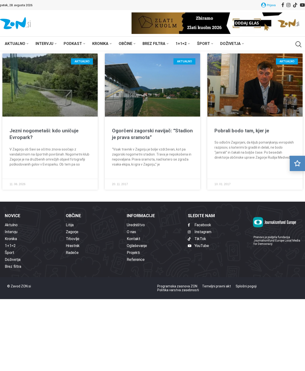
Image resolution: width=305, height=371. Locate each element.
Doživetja (230, 43)
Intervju (44, 43)
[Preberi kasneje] (297, 163)
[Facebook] (282, 5)
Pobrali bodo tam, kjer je (241, 131)
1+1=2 (181, 43)
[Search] (297, 44)
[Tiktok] (295, 5)
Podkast (73, 43)
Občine (125, 43)
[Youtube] (302, 5)
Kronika (100, 43)
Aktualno (15, 43)
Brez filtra (153, 43)
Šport (203, 43)
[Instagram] (288, 5)
